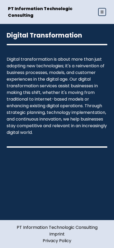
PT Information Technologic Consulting (57, 227)
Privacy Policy (57, 241)
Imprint (57, 234)
